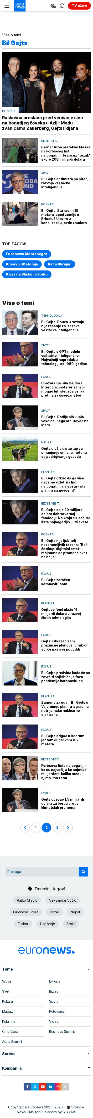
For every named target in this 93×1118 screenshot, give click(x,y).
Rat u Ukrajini (59, 264)
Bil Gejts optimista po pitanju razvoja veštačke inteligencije (66, 183)
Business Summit (62, 1031)
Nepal (75, 912)
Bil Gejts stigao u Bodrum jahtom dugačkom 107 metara (62, 740)
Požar (54, 912)
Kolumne (9, 1021)
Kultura (7, 1001)
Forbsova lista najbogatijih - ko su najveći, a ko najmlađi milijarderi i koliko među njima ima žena (65, 772)
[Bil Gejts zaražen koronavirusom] (20, 578)
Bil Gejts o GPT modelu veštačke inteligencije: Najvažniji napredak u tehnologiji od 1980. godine (64, 357)
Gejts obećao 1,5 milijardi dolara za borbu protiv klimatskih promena (62, 803)
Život (45, 172)
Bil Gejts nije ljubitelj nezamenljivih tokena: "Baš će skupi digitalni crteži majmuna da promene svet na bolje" (64, 549)
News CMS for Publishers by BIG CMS (46, 1112)
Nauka (46, 442)
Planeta (47, 472)
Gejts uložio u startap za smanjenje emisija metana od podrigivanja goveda (64, 452)
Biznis (53, 991)
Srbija (71, 924)
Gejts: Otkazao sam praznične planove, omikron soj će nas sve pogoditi (64, 645)
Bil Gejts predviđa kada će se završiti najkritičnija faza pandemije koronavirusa (65, 677)
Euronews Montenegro (26, 254)
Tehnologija (51, 315)
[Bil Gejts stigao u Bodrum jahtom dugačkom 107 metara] (20, 737)
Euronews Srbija (25, 912)
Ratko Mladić (27, 900)
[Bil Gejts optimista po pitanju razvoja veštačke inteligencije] (20, 182)
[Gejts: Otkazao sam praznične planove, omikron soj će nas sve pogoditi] (20, 642)
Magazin (9, 1011)
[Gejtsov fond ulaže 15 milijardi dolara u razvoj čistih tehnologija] (20, 610)
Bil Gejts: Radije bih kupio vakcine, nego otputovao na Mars (64, 421)
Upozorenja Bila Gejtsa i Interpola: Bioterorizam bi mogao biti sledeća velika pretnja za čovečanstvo (63, 389)
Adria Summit (12, 1041)
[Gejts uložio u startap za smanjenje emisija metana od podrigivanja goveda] (20, 449)
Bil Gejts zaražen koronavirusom (55, 582)
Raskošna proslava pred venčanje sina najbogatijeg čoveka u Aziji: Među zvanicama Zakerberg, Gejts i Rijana (42, 123)
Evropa (54, 981)
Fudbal (23, 924)
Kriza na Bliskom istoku (27, 274)
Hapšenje (47, 924)
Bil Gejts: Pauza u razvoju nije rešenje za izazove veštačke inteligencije (62, 326)
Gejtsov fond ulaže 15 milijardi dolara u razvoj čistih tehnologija (61, 613)
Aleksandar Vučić (62, 900)
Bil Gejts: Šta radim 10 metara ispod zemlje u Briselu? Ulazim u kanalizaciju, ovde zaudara (64, 216)
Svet (5, 991)
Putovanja (57, 1011)
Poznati (8, 111)
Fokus (46, 377)
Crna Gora (10, 1031)
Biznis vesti (50, 141)
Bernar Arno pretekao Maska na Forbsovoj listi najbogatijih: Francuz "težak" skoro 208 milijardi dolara (66, 153)
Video (54, 1021)
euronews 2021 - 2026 (45, 1107)
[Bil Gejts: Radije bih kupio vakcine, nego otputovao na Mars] (20, 417)
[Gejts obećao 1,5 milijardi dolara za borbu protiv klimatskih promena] (20, 800)
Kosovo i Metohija (22, 264)
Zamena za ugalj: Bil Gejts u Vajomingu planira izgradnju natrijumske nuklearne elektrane (65, 708)
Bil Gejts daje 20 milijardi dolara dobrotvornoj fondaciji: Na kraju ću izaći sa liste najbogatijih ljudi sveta (65, 516)
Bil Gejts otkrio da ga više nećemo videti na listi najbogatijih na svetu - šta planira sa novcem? (63, 484)
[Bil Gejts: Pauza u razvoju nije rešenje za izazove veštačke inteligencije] (20, 322)
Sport (53, 1001)
